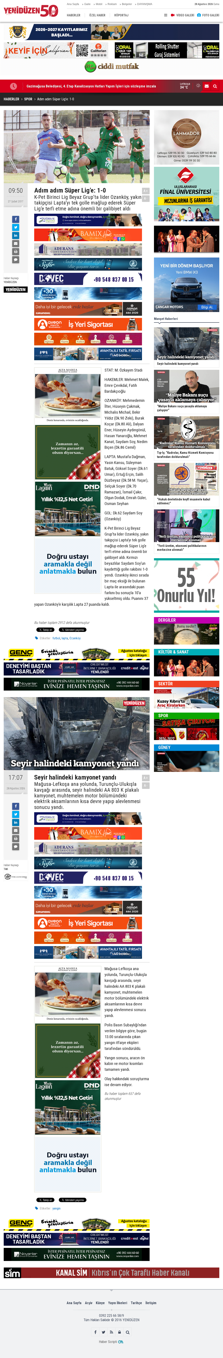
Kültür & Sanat (173, 652)
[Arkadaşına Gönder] (15, 243)
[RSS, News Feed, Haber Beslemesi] (112, 1332)
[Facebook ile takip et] (95, 1332)
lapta (65, 638)
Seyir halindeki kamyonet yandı (50, 86)
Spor (163, 715)
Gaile (87, 4)
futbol (56, 638)
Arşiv (88, 1303)
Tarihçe (136, 1303)
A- (146, 198)
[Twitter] (15, 227)
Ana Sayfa (73, 4)
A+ (146, 191)
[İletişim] (207, 86)
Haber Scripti (108, 1342)
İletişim (150, 1303)
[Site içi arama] (215, 86)
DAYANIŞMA (144, 4)
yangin (56, 1208)
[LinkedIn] (15, 235)
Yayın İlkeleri (117, 1303)
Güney (164, 747)
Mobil (99, 4)
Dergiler (167, 620)
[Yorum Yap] (15, 259)
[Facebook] (15, 219)
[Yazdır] (15, 251)
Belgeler (127, 4)
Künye (100, 1303)
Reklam (112, 4)
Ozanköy (75, 638)
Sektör (165, 683)
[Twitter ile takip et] (104, 1332)
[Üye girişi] (120, 1332)
